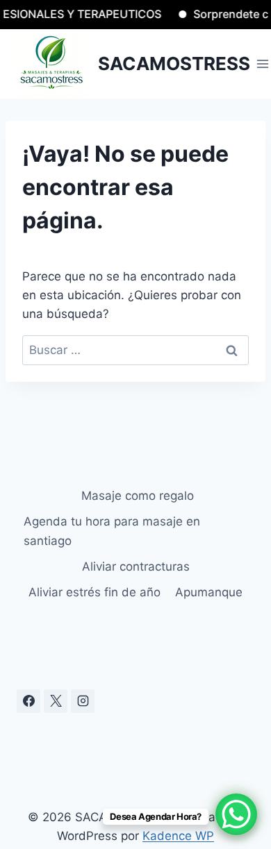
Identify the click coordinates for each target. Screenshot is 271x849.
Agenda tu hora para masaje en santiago (112, 530)
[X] (55, 701)
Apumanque (209, 592)
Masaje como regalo (136, 496)
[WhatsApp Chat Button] (236, 814)
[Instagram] (83, 701)
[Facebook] (28, 701)
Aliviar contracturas (136, 566)
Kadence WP (178, 836)
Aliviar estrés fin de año (94, 592)
